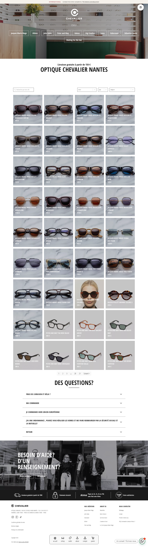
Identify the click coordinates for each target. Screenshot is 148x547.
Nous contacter (26, 476)
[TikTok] (20, 517)
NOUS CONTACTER (124, 506)
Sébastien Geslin (130, 33)
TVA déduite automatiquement (90, 2)
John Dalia (47, 33)
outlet (70, 541)
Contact (120, 514)
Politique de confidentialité (17, 530)
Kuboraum (114, 33)
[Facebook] (16, 517)
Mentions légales (15, 526)
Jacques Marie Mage (19, 33)
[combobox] (85, 89)
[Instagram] (12, 517)
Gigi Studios (90, 33)
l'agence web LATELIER (23, 542)
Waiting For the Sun (74, 40)
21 (80, 373)
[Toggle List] (94, 90)
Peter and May (63, 33)
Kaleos (77, 33)
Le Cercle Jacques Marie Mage (106, 525)
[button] (142, 541)
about (77, 541)
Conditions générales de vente (18, 522)
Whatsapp (41, 476)
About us (103, 506)
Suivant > (87, 373)
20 (75, 373)
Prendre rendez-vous (123, 518)
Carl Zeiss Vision (103, 518)
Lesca (102, 33)
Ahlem (35, 33)
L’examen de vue (103, 521)
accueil (55, 541)
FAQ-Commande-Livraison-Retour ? (127, 521)
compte (85, 541)
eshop (63, 541)
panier (93, 541)
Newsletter (102, 510)
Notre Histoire (103, 514)
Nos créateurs (89, 506)
